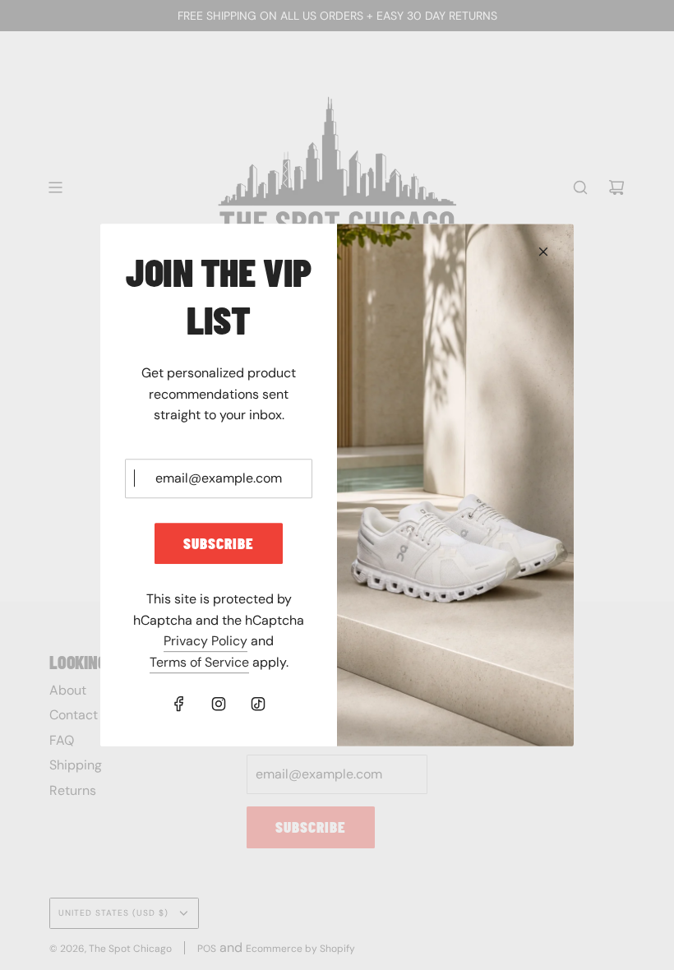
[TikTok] (258, 704)
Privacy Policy (205, 641)
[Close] (543, 251)
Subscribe (218, 543)
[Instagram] (219, 704)
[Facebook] (179, 704)
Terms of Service (199, 662)
